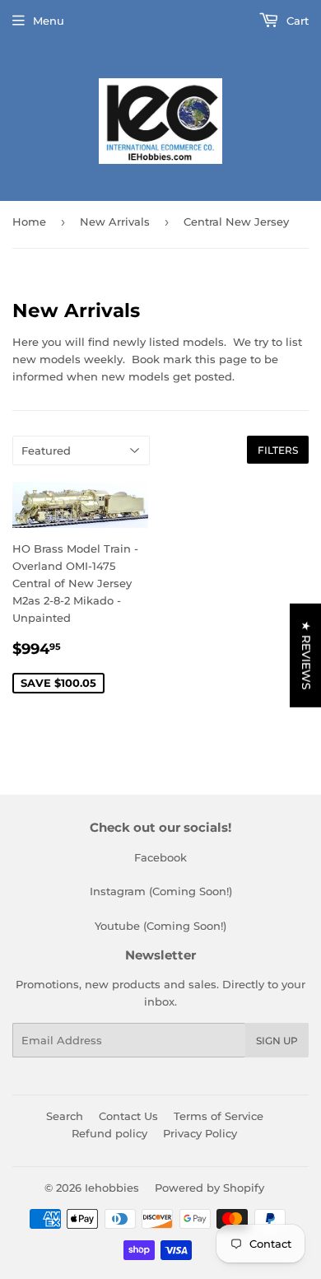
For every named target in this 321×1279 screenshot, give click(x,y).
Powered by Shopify (209, 1187)
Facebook (160, 857)
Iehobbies (112, 1187)
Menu (48, 20)
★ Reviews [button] (306, 654)
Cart (296, 20)
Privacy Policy (200, 1133)
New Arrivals (115, 221)
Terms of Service (218, 1116)
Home (29, 221)
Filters (278, 450)
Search (64, 1116)
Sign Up (277, 1040)
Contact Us (128, 1116)
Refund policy (109, 1133)
